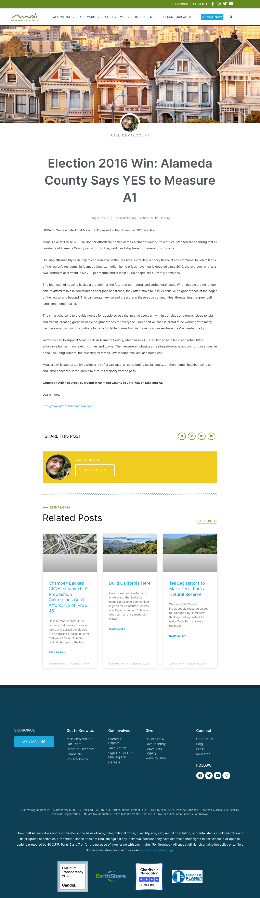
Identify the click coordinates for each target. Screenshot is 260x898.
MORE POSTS (95, 470)
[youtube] (231, 4)
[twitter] (225, 4)
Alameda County (126, 218)
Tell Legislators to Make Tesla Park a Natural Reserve (187, 589)
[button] (231, 17)
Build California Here (130, 583)
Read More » (57, 652)
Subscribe (180, 4)
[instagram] (219, 4)
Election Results (148, 218)
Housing (165, 218)
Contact (200, 4)
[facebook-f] (213, 4)
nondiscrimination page (157, 850)
